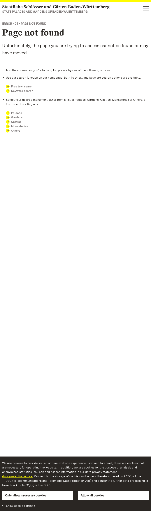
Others (15, 130)
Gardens (17, 117)
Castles (16, 122)
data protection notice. (17, 476)
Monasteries (19, 126)
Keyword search (22, 91)
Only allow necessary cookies (25, 495)
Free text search (22, 86)
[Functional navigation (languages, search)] (146, 9)
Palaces (16, 113)
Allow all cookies (92, 495)
